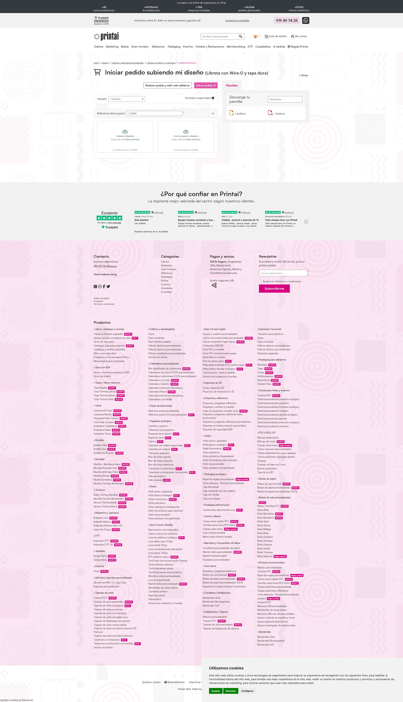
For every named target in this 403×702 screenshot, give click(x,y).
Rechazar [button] (231, 691)
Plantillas (232, 85)
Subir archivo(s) (132, 139)
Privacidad (98, 301)
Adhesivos (166, 273)
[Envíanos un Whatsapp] (305, 20)
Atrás (304, 75)
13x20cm (240, 113)
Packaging (166, 276)
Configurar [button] (247, 691)
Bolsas (164, 280)
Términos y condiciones (104, 304)
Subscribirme (274, 288)
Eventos (165, 284)
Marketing (166, 265)
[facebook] (104, 286)
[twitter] (108, 286)
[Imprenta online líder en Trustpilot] (101, 19)
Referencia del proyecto (111, 113)
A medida (166, 291)
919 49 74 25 (287, 20)
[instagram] (100, 286)
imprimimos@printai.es (106, 261)
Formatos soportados (198, 98)
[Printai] (106, 36)
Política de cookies (101, 298)
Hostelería (166, 288)
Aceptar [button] (216, 691)
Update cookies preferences (16, 700)
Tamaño (102, 99)
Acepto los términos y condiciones (282, 281)
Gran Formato (168, 269)
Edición (165, 261)
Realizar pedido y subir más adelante (167, 85)
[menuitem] (99, 47)
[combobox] (256, 36)
